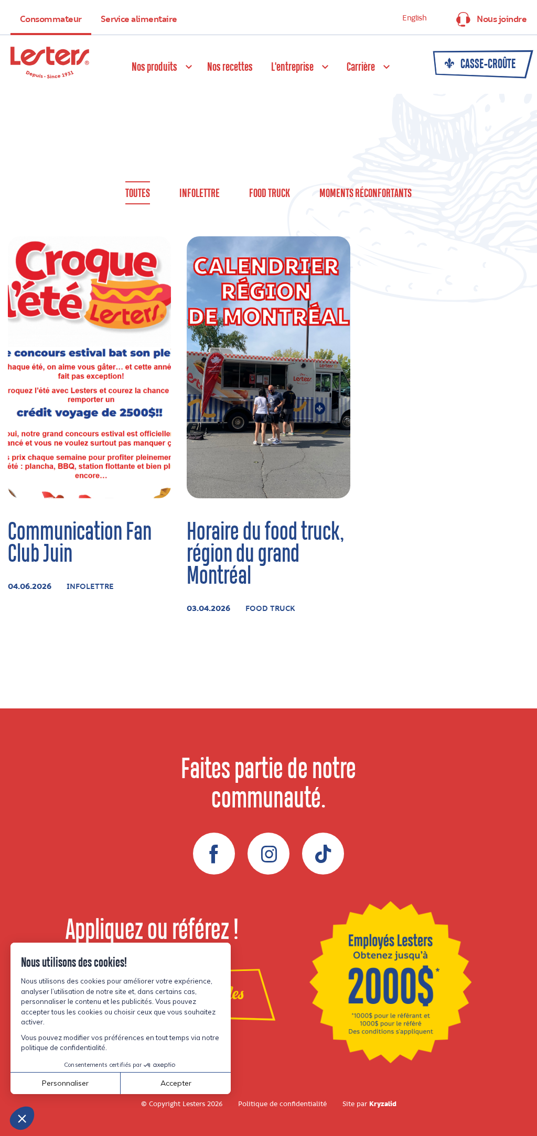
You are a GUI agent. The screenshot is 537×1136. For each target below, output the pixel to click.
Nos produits (154, 67)
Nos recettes (230, 67)
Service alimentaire (139, 19)
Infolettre (199, 193)
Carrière (361, 67)
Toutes (137, 193)
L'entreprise (292, 67)
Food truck (269, 193)
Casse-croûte (487, 64)
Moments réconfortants (365, 193)
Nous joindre (502, 19)
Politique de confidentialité (282, 1104)
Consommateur (51, 19)
